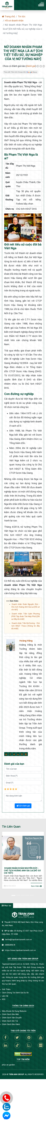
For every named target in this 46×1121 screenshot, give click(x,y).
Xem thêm (35, 886)
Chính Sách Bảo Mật (10, 1014)
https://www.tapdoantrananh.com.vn (20, 950)
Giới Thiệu (6, 989)
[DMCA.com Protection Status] (23, 1054)
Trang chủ (9, 16)
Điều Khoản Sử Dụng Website (14, 1011)
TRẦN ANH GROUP (16, 1074)
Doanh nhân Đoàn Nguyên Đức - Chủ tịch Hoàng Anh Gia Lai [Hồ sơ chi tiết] (25, 607)
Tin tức (21, 16)
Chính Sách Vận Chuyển (12, 1018)
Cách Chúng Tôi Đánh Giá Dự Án (15, 993)
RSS (3, 999)
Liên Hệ (5, 996)
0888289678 (10, 945)
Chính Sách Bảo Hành (11, 1024)
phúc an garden (8, 1065)
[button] (14, 895)
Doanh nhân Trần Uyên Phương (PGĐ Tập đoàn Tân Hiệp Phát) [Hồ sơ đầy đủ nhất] (25, 616)
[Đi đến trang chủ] (7, 5)
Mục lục (7, 905)
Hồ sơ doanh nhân (14, 20)
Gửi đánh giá (24, 806)
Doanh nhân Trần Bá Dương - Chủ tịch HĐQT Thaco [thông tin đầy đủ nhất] (25, 626)
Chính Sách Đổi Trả (10, 1021)
